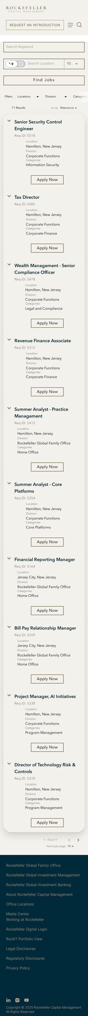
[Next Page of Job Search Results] (78, 840)
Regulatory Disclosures (25, 958)
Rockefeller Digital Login (26, 929)
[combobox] (41, 47)
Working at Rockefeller (25, 919)
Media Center (17, 914)
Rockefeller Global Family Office (33, 865)
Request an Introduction (35, 25)
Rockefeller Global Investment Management (43, 875)
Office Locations (20, 904)
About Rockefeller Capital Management (39, 894)
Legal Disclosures (21, 948)
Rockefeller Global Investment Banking (38, 884)
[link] (44, 151)
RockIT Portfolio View (24, 939)
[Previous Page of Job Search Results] (69, 840)
